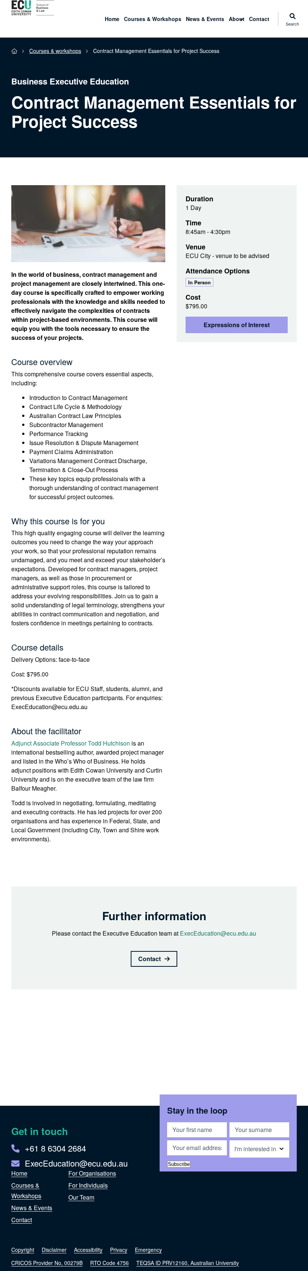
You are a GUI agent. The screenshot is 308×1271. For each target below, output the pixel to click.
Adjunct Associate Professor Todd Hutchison (70, 743)
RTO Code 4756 (109, 1262)
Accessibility (88, 1249)
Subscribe (179, 1164)
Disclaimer (54, 1249)
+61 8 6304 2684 (55, 1148)
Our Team (81, 1197)
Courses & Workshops (152, 19)
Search (292, 23)
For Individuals (88, 1185)
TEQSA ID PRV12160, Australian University (187, 1262)
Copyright (22, 1249)
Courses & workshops (55, 50)
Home (112, 19)
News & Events (205, 19)
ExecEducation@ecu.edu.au (218, 933)
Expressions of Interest (237, 324)
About (237, 19)
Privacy (118, 1249)
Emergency (148, 1249)
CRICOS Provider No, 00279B (47, 1262)
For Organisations (92, 1173)
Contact (259, 19)
